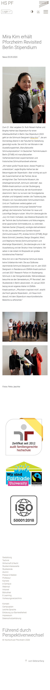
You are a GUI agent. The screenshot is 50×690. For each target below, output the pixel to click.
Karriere (5, 581)
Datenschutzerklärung (11, 618)
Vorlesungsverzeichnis (12, 598)
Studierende (7, 569)
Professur (6, 578)
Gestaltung (7, 557)
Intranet (5, 589)
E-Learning (7, 595)
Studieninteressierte (10, 566)
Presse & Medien (9, 575)
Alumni (5, 572)
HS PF (7, 3)
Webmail (6, 587)
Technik (5, 560)
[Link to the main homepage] (44, 4)
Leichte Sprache (9, 609)
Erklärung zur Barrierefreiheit (14, 612)
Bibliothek (6, 592)
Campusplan (7, 607)
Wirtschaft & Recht (10, 563)
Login (5, 11)
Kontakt (5, 604)
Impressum (7, 615)
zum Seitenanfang (36, 661)
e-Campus (6, 584)
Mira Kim (34, 137)
